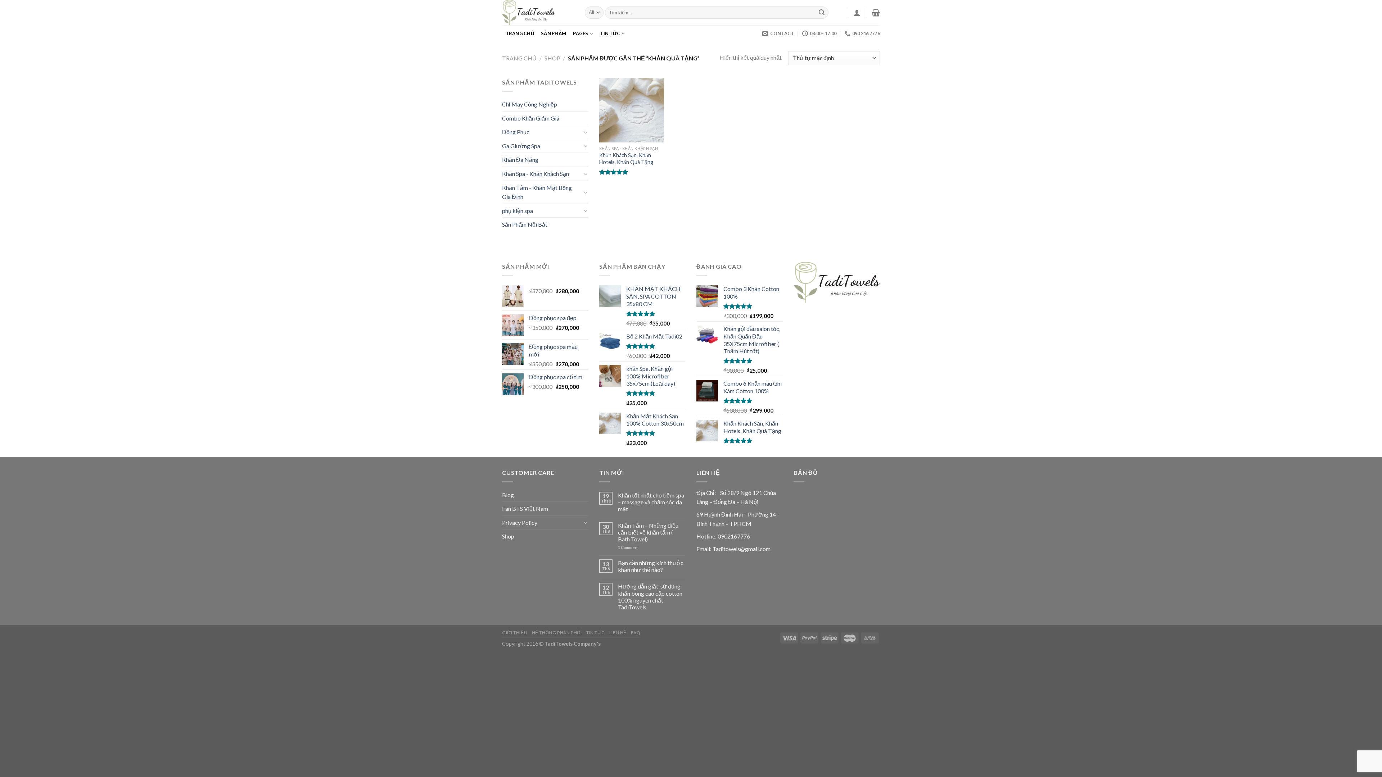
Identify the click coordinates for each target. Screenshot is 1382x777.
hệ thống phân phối (557, 632)
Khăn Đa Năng (520, 159)
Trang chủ (519, 58)
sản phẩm (553, 33)
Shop (552, 58)
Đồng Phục (515, 131)
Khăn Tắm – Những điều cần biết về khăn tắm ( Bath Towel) (648, 532)
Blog (508, 494)
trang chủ (520, 33)
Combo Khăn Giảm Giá (530, 118)
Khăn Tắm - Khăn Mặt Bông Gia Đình (537, 192)
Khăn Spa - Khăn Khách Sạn (535, 173)
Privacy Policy (519, 522)
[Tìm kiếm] (822, 12)
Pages (580, 33)
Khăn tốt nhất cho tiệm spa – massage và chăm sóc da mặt (651, 502)
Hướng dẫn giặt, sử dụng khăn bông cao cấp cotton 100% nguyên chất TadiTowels (650, 596)
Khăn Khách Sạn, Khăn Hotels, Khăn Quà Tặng (626, 158)
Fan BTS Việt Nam (525, 508)
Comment (628, 547)
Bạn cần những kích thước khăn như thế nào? (650, 566)
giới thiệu (514, 632)
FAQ (635, 632)
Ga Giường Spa (521, 145)
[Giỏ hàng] (876, 13)
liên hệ (618, 632)
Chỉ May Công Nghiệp (529, 104)
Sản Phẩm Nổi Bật (524, 224)
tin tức (610, 33)
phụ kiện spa (517, 210)
